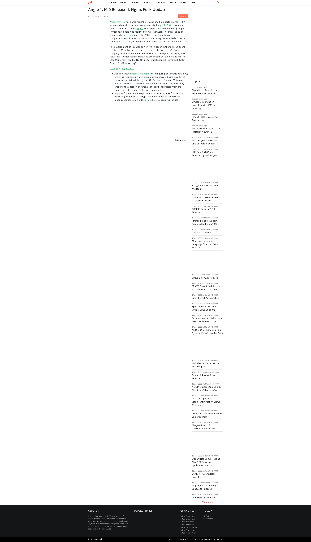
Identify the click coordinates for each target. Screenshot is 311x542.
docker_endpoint (140, 73)
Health (173, 2)
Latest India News (187, 524)
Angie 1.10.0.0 (164, 25)
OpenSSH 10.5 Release (203, 497)
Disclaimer (216, 539)
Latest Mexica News (188, 533)
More (109, 529)
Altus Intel (98, 539)
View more (207, 502)
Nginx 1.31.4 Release (202, 232)
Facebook (208, 518)
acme (148, 99)
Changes (114, 68)
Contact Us (182, 539)
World (183, 2)
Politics (124, 2)
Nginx (140, 28)
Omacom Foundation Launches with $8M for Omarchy (204, 105)
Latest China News (187, 519)
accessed (128, 35)
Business (136, 2)
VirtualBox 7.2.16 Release (205, 277)
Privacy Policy (205, 539)
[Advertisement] (97, 56)
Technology (160, 2)
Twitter (208, 516)
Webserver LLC (117, 21)
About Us (172, 539)
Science (147, 2)
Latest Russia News (188, 516)
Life (192, 2)
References (181, 140)
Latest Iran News (187, 521)
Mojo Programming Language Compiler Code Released (205, 244)
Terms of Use (193, 539)
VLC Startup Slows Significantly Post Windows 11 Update (206, 402)
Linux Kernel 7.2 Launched (205, 297)
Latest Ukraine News (188, 527)
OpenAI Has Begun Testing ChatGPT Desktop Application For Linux (206, 462)
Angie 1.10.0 (128, 68)
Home (113, 2)
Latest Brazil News (187, 530)
